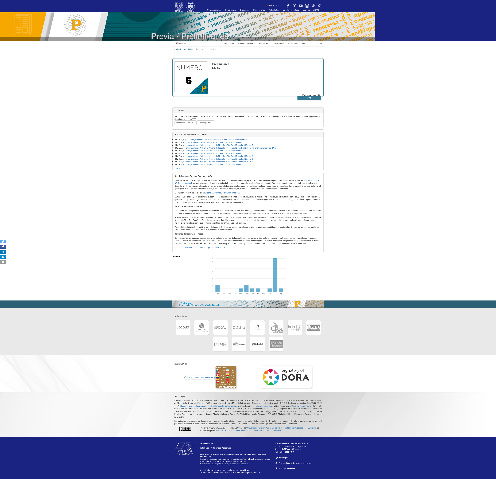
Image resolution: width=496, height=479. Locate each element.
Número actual (228, 43)
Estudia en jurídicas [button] (291, 9)
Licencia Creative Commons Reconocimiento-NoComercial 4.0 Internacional (248, 430)
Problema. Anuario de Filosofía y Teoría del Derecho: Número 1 (222, 139)
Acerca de (263, 43)
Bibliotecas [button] (245, 9)
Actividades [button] (274, 9)
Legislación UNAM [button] (311, 9)
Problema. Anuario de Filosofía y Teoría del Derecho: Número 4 (218, 150)
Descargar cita (205, 122)
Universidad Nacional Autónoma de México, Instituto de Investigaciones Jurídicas (281, 427)
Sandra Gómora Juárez (301, 405)
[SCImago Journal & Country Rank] (199, 377)
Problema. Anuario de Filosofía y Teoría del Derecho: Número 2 (218, 142)
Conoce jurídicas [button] (214, 9)
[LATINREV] (257, 344)
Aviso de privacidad (287, 468)
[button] (181, 43)
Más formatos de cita (185, 122)
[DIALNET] (239, 327)
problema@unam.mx (263, 405)
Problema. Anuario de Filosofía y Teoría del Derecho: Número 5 (226, 145)
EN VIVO (273, 5)
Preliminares (188, 139)
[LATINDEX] (295, 327)
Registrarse (293, 43)
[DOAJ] (220, 327)
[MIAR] (220, 344)
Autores (186, 142)
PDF (309, 98)
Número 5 (192, 49)
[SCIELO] (257, 327)
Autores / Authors (190, 145)
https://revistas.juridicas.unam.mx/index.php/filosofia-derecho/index (208, 405)
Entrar (304, 43)
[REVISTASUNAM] (276, 344)
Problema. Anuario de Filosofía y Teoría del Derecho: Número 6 (226, 158)
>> (181, 168)
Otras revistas (278, 43)
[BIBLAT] (313, 327)
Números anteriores (246, 43)
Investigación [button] (231, 9)
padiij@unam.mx (253, 472)
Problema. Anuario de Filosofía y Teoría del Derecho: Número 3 (218, 164)
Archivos (184, 49)
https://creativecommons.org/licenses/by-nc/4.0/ (205, 247)
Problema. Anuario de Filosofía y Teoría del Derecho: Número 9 (226, 161)
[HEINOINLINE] (239, 344)
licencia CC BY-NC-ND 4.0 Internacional (223, 192)
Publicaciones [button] (259, 9)
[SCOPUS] (183, 327)
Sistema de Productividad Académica (215, 447)
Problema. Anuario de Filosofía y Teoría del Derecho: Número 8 (226, 156)
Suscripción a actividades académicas (295, 463)
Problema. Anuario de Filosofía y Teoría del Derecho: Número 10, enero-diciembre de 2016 (237, 147)
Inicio (176, 49)
